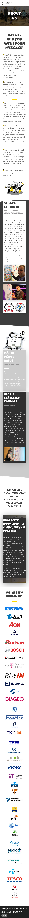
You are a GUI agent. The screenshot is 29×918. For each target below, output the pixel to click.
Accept (4, 915)
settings (16, 912)
